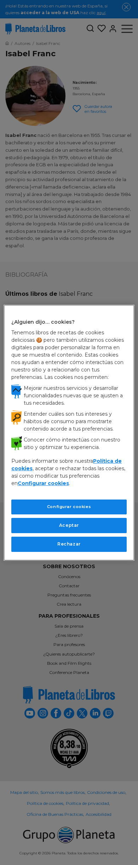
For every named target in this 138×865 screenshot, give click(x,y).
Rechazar (69, 544)
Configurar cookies (69, 506)
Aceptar (69, 525)
